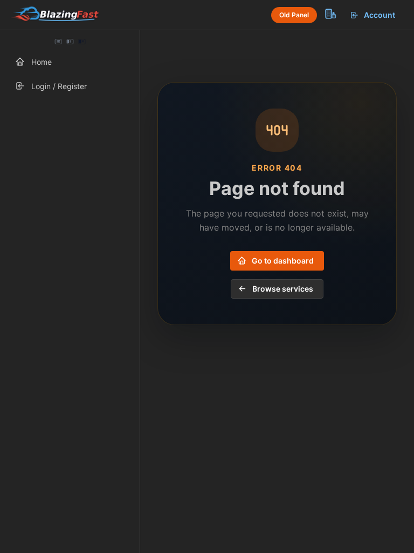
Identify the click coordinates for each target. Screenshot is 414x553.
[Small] (70, 41)
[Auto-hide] (58, 41)
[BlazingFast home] (55, 15)
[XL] (82, 41)
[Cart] (329, 13)
